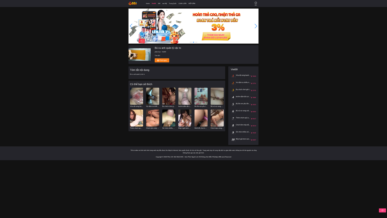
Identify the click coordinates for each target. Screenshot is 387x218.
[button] (190, 42)
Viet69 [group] (154, 3)
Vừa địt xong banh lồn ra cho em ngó (136, 106)
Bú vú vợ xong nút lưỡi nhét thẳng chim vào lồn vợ (217, 106)
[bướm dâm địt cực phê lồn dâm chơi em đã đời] (184, 96)
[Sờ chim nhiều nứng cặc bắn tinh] (168, 118)
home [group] (148, 3)
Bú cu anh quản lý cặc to (168, 48)
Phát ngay (163, 60)
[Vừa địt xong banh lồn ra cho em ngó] (136, 96)
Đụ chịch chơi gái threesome (168, 106)
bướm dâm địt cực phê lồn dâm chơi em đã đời (184, 106)
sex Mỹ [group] (164, 3)
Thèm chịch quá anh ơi (136, 128)
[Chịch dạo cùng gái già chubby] (217, 118)
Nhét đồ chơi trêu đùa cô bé (201, 128)
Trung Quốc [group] (172, 3)
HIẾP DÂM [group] (191, 3)
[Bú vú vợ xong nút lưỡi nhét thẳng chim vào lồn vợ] (217, 96)
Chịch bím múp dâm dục (152, 128)
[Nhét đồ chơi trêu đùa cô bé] (201, 118)
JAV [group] (159, 3)
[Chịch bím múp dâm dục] (152, 118)
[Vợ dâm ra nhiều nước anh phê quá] (152, 96)
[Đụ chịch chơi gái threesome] (168, 96)
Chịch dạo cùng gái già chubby (217, 128)
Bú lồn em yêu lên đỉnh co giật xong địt (201, 106)
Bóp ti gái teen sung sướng (184, 128)
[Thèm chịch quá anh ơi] (136, 118)
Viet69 (164, 52)
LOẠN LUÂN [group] (182, 3)
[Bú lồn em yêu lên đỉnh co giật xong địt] (201, 96)
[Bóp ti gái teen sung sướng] (184, 118)
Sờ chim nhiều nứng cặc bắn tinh (168, 128)
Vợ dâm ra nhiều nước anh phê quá (152, 106)
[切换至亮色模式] (255, 2)
